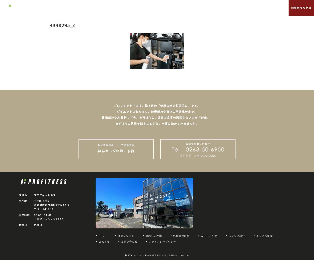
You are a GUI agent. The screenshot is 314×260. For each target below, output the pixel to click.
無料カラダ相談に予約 (116, 148)
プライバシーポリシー (162, 241)
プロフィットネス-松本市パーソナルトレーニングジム (161, 255)
